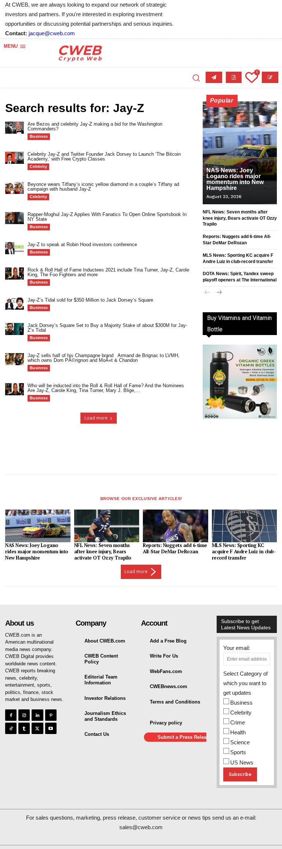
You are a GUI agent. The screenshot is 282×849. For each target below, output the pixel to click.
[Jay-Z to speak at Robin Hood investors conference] (14, 248)
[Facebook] (11, 715)
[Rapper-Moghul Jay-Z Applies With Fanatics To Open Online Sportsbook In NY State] (14, 218)
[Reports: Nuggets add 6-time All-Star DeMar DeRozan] (175, 526)
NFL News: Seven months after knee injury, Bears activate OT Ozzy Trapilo (240, 218)
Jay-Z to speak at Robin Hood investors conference (82, 244)
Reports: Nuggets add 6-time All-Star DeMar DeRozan (175, 548)
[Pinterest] (51, 715)
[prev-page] (207, 293)
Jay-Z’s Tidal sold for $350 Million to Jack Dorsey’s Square (90, 300)
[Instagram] (24, 715)
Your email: (236, 648)
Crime (237, 722)
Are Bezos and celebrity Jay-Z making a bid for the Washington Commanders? (95, 126)
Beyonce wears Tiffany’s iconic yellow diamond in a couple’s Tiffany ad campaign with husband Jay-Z (103, 186)
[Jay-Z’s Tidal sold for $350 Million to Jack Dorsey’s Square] (14, 304)
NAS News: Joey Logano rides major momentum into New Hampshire (235, 179)
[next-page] (219, 293)
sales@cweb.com (141, 827)
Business (39, 136)
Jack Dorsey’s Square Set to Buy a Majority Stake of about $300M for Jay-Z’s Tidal (107, 328)
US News (241, 762)
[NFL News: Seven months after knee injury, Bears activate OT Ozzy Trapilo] (107, 526)
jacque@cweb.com (52, 33)
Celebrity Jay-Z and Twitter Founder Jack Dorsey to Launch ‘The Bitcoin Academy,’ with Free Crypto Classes (104, 156)
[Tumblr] (24, 728)
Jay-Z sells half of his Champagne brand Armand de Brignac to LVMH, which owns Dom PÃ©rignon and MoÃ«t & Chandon (104, 358)
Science (240, 742)
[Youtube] (51, 728)
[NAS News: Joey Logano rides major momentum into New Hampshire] (240, 152)
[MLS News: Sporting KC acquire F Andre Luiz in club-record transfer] (244, 526)
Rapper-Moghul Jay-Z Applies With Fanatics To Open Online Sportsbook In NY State (107, 217)
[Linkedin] (37, 715)
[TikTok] (11, 728)
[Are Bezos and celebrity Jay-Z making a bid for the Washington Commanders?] (14, 128)
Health (238, 732)
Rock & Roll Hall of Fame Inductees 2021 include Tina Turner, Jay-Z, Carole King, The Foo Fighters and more (108, 272)
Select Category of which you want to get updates (245, 683)
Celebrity (38, 166)
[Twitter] (37, 728)
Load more (96, 418)
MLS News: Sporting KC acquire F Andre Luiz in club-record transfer (244, 551)
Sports (238, 752)
